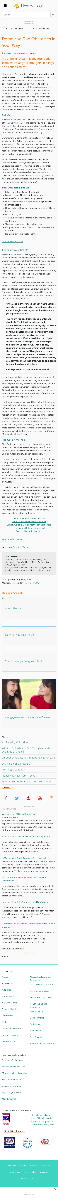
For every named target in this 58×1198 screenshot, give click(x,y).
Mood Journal (9, 1098)
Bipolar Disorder (10, 1009)
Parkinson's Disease (40, 990)
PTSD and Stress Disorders (38, 1005)
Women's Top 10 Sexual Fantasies (18, 814)
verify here (49, 1124)
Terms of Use (14, 1172)
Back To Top (7, 956)
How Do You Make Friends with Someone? (26, 781)
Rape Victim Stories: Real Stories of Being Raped (26, 836)
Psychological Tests (11, 1092)
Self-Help (35, 1024)
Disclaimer (44, 1172)
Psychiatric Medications (13, 1066)
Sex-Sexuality (37, 1037)
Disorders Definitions (12, 1060)
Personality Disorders (40, 997)
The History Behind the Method (29, 528)
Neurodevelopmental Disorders (40, 979)
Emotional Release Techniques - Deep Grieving (29, 757)
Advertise (45, 1165)
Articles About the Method (29, 531)
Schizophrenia (37, 1017)
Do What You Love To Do (19, 634)
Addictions (7, 989)
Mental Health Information (15, 1073)
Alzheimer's (7, 996)
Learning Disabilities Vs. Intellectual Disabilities (25, 902)
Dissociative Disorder (12, 1028)
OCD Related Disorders (41, 984)
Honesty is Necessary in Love (18, 775)
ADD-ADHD (8, 983)
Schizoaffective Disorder (42, 1043)
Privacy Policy (30, 1172)
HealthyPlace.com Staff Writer (20, 53)
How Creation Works (18, 547)
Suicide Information (12, 1086)
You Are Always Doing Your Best (23, 661)
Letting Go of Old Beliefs (16, 763)
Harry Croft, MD (32, 582)
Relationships (36, 1011)
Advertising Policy (29, 1178)
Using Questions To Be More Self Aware (28, 717)
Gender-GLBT (9, 1041)
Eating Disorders (10, 1035)
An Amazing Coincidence (16, 742)
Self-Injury (35, 1030)
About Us (22, 1165)
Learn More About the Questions (29, 518)
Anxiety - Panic (9, 1002)
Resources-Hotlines (11, 1079)
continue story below (12, 241)
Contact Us (34, 1165)
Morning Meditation (13, 769)
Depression (7, 1015)
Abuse (5, 977)
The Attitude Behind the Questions (29, 521)
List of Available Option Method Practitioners (29, 524)
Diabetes (6, 1022)
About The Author (15, 608)
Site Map (12, 1165)
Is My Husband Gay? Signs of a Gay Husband (24, 858)
